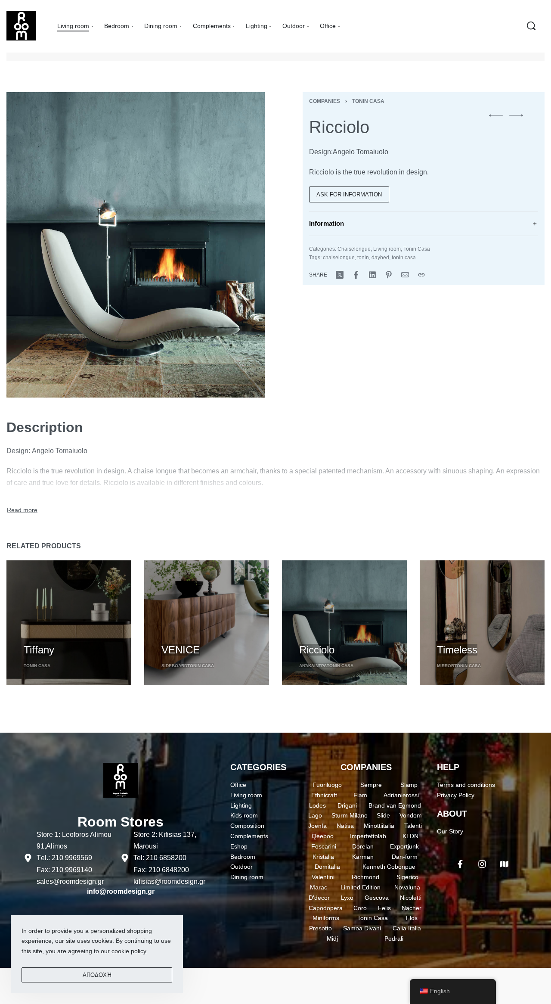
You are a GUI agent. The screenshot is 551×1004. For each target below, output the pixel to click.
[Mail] (405, 275)
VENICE (180, 650)
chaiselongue (339, 258)
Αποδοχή (97, 975)
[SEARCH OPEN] (531, 26)
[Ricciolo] (344, 622)
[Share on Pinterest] (389, 275)
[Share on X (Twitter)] (340, 275)
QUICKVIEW (41, 634)
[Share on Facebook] (356, 275)
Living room (387, 249)
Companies (324, 101)
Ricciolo (316, 650)
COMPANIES (366, 767)
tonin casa (404, 258)
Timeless (457, 650)
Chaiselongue (354, 249)
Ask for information (349, 194)
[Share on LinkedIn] (372, 275)
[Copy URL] (421, 275)
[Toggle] (22, 510)
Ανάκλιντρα (313, 665)
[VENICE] (206, 622)
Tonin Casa (368, 101)
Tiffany (39, 650)
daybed (380, 258)
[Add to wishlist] (73, 635)
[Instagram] (482, 864)
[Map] (504, 864)
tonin (363, 258)
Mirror (445, 665)
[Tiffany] (68, 622)
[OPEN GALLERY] (135, 245)
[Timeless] (482, 622)
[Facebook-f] (460, 864)
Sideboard (174, 665)
